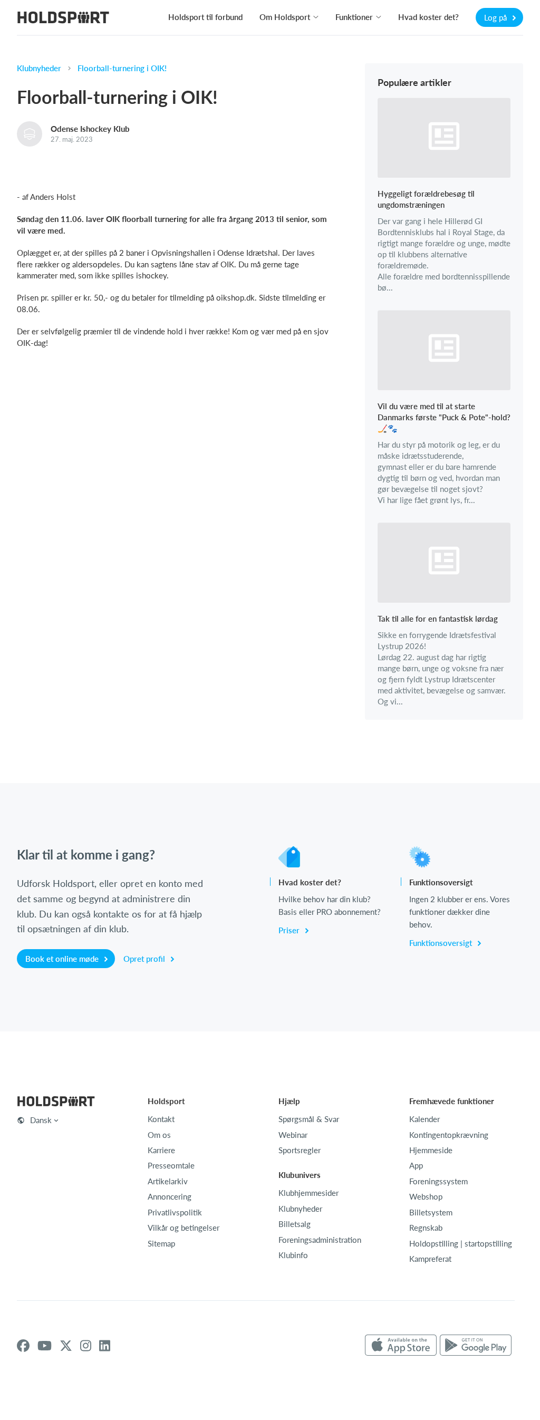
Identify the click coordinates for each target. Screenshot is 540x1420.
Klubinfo (293, 1255)
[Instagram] (85, 1345)
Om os (159, 1134)
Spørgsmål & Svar (308, 1119)
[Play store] (476, 1346)
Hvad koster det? (428, 17)
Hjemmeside (430, 1150)
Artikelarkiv (168, 1181)
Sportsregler (299, 1150)
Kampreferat (430, 1258)
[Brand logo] (63, 18)
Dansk (41, 1120)
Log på (496, 17)
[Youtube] (44, 1345)
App (416, 1165)
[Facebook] (23, 1345)
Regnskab (425, 1227)
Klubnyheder (39, 68)
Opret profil (145, 958)
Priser (290, 930)
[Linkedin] (104, 1345)
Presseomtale (171, 1165)
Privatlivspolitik (175, 1212)
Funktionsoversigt (441, 943)
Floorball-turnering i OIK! (122, 68)
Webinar (292, 1134)
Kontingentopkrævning (448, 1134)
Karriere (161, 1150)
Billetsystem (430, 1212)
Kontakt (161, 1119)
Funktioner (354, 17)
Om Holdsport (284, 17)
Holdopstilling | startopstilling (460, 1243)
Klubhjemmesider (308, 1192)
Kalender (424, 1119)
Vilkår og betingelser (183, 1227)
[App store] (401, 1346)
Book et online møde (63, 958)
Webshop (425, 1196)
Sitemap (161, 1243)
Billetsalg (294, 1224)
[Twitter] (66, 1345)
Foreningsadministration (319, 1239)
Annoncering (169, 1196)
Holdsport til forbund (205, 17)
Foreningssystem (438, 1181)
